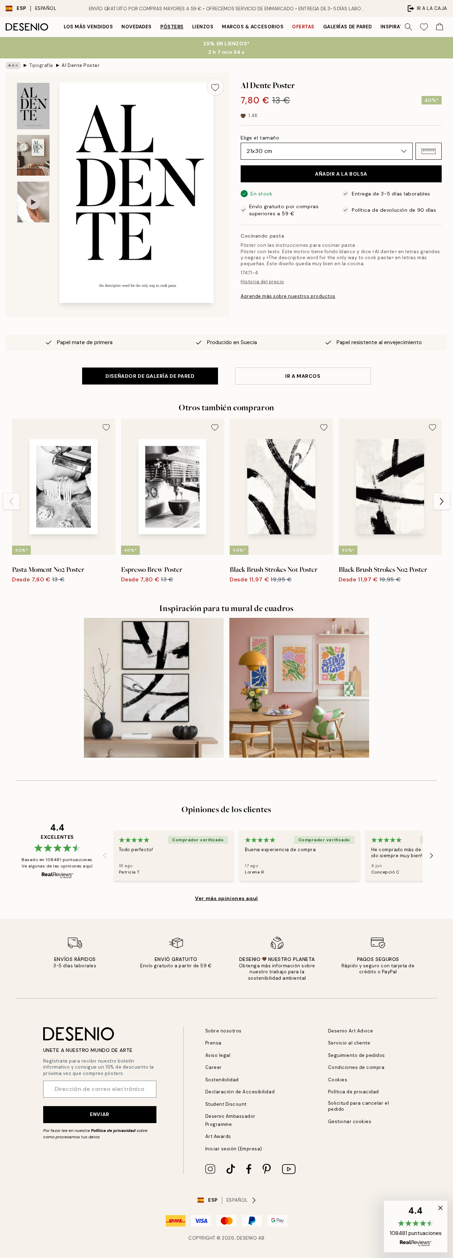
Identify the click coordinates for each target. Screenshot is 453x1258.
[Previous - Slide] (11, 501)
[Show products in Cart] (439, 26)
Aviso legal (218, 1055)
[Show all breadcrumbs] (13, 65)
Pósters (172, 27)
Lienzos (203, 27)
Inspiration (396, 27)
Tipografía (41, 65)
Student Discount (226, 1104)
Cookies (338, 1080)
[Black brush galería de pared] (154, 688)
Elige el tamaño (260, 138)
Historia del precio (262, 282)
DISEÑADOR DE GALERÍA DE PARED (149, 376)
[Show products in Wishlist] (424, 26)
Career (213, 1067)
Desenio (247, 1238)
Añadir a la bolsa (341, 174)
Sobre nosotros (223, 1031)
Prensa (213, 1043)
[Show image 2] (33, 155)
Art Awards (218, 1136)
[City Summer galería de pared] (299, 688)
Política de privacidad (113, 1130)
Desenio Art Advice (350, 1031)
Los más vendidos (88, 27)
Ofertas (303, 27)
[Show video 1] (33, 202)
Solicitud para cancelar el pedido (358, 1106)
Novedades (136, 27)
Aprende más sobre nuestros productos (288, 296)
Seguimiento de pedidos (356, 1055)
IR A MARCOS (302, 376)
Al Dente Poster (80, 65)
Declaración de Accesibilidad (240, 1092)
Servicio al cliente (349, 1043)
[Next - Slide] (441, 501)
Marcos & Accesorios (252, 27)
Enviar (99, 1114)
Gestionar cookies (350, 1121)
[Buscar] (408, 27)
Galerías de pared (347, 27)
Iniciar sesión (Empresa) (233, 1149)
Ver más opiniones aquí (226, 898)
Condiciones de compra (356, 1067)
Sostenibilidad (222, 1080)
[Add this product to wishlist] (215, 86)
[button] (428, 151)
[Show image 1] (33, 106)
